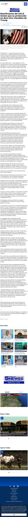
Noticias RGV (9, 23)
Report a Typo (4, 319)
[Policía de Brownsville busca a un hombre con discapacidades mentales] (7, 360)
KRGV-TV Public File (14, 493)
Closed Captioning (14, 488)
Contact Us (14, 494)
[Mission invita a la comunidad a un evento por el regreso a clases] (21, 360)
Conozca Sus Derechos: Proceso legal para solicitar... (20, 353)
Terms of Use (14, 499)
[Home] (9, 4)
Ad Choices (14, 491)
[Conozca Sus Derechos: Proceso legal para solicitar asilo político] (21, 347)
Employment (14, 490)
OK (14, 514)
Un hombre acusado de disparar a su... (6, 340)
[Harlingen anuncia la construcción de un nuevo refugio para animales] (21, 334)
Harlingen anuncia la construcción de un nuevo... (20, 340)
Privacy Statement (14, 498)
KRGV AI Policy (14, 496)
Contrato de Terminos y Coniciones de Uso (14, 501)
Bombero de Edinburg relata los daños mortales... (7, 353)
